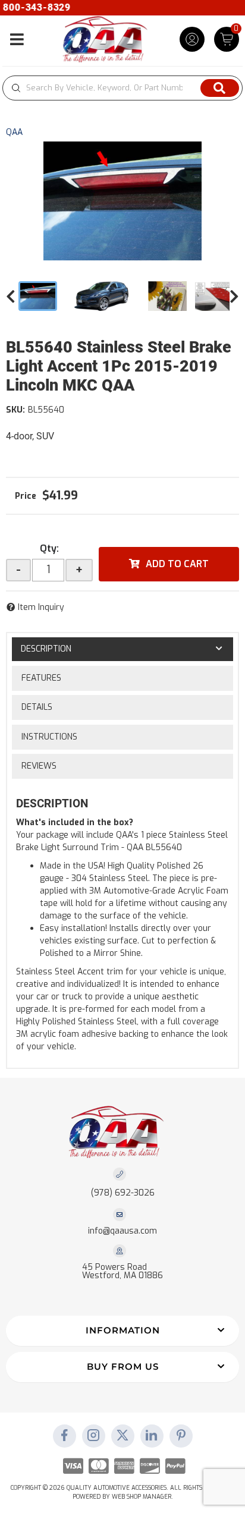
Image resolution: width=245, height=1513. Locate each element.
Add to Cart (177, 564)
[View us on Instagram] (93, 1436)
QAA (14, 132)
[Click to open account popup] (192, 39)
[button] (122, 88)
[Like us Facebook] (64, 1436)
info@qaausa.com (122, 1231)
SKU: (15, 410)
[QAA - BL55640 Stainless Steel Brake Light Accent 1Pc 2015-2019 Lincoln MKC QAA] (122, 200)
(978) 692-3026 (123, 1193)
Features (41, 678)
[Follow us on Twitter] (122, 1436)
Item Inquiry (41, 607)
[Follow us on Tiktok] (152, 1436)
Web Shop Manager (141, 1497)
